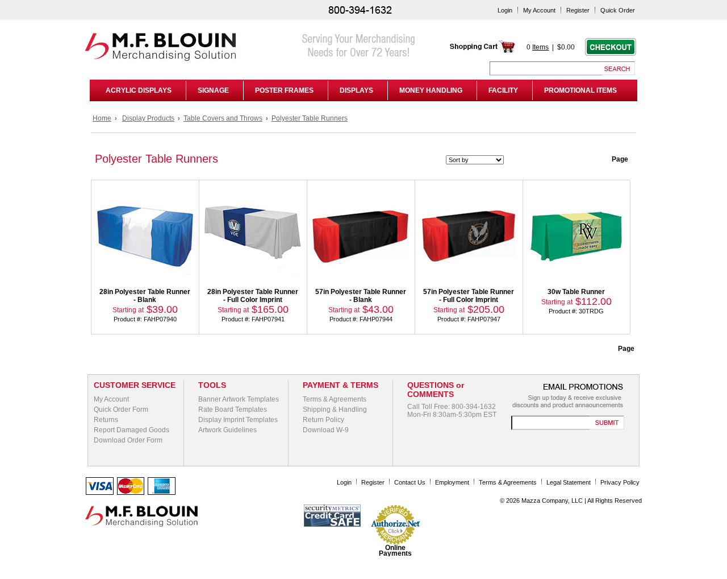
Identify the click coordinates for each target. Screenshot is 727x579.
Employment (452, 482)
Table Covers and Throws (222, 118)
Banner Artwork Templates (238, 399)
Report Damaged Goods (131, 430)
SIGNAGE (213, 90)
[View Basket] (482, 52)
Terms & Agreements (334, 399)
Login (505, 10)
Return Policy (323, 420)
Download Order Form (128, 440)
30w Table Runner (576, 292)
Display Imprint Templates (238, 420)
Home (102, 118)
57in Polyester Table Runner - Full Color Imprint (468, 296)
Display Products (148, 118)
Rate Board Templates (232, 409)
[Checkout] (610, 53)
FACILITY (503, 90)
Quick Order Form (121, 409)
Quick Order (617, 10)
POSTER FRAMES (284, 90)
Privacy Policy (620, 482)
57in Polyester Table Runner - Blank (360, 296)
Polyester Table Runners (309, 118)
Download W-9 (326, 430)
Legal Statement (568, 482)
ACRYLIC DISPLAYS (137, 90)
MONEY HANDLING (430, 90)
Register (578, 10)
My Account (539, 10)
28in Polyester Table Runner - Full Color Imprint (252, 296)
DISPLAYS (356, 90)
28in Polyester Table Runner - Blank (144, 296)
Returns (106, 420)
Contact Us (409, 482)
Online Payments (395, 550)
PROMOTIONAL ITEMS (580, 90)
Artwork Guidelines (227, 430)
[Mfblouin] (252, 63)
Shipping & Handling (335, 409)
